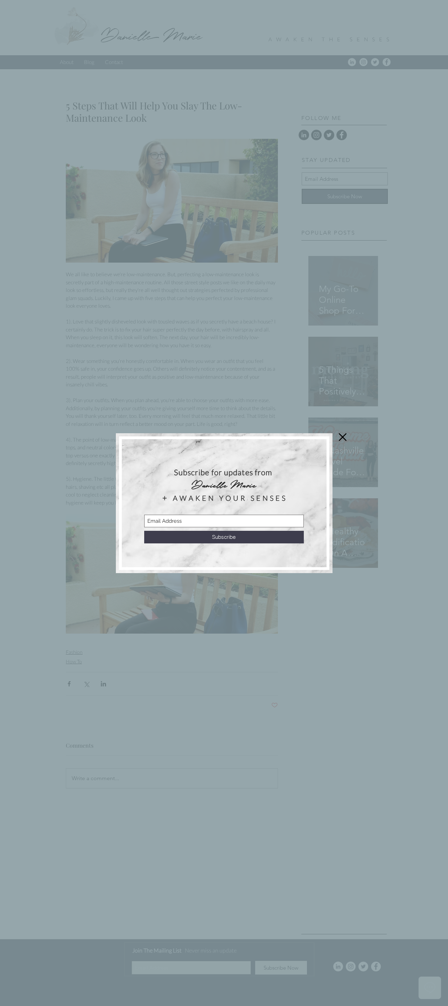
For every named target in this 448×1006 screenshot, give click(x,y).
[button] (342, 437)
